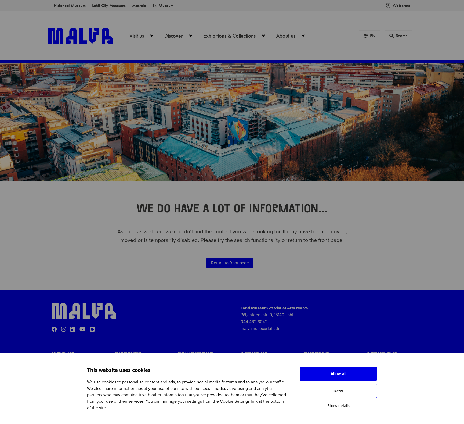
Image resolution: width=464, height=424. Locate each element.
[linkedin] (72, 329)
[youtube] (82, 329)
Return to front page (230, 263)
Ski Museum (163, 5)
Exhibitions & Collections (237, 35)
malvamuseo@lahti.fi (260, 328)
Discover (181, 35)
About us (293, 35)
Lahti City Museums (109, 5)
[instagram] (63, 329)
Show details (338, 405)
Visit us (144, 35)
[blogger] (92, 329)
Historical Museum (70, 5)
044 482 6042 (254, 322)
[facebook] (54, 329)
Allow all (338, 373)
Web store (401, 5)
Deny (338, 391)
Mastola (139, 5)
